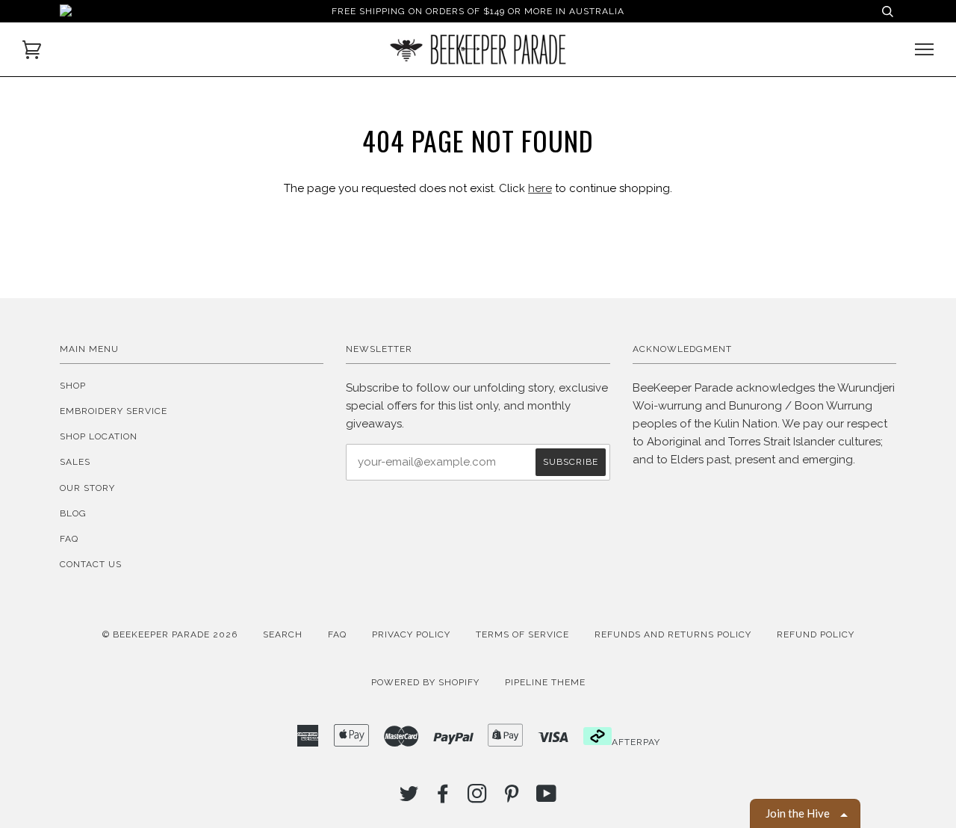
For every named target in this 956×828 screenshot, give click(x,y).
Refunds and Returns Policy (673, 634)
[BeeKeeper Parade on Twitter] (409, 798)
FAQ (69, 539)
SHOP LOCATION (98, 436)
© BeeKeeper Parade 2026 (170, 634)
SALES (75, 462)
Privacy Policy (411, 634)
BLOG (73, 513)
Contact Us (91, 564)
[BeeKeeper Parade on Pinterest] (512, 798)
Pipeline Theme (545, 682)
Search (282, 634)
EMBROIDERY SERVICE (113, 411)
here (540, 188)
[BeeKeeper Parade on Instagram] (478, 798)
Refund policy (815, 634)
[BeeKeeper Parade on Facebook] (443, 798)
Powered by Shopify (425, 682)
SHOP (73, 385)
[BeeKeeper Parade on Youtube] (546, 798)
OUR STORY (87, 488)
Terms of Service (522, 634)
